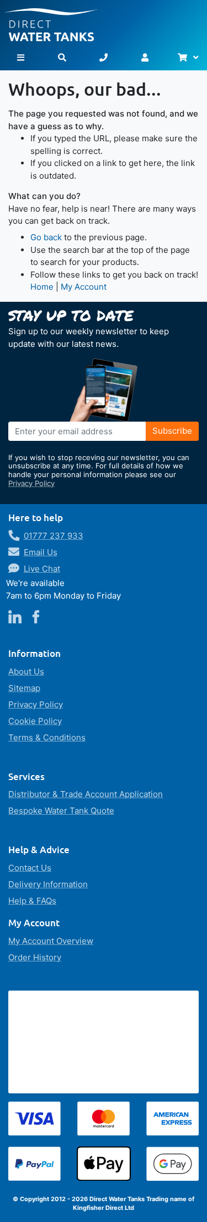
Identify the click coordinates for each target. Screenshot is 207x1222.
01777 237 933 (53, 535)
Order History (34, 957)
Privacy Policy (31, 483)
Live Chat (42, 568)
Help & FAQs (32, 900)
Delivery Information (48, 884)
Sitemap (24, 688)
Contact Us (29, 867)
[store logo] (103, 20)
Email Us (40, 552)
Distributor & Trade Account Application (85, 794)
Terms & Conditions (47, 737)
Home (42, 286)
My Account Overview (50, 941)
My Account (84, 286)
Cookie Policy (35, 721)
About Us (26, 671)
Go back (46, 237)
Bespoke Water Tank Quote (61, 810)
